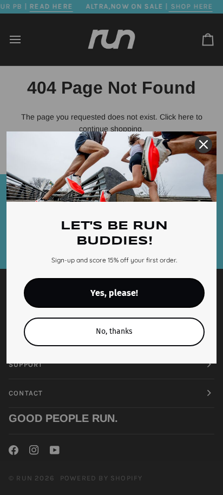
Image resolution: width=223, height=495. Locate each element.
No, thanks (114, 331)
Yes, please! (114, 293)
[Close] (204, 144)
